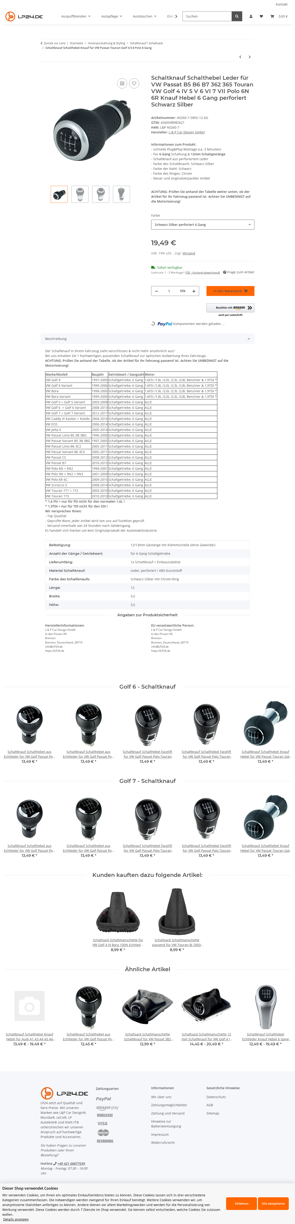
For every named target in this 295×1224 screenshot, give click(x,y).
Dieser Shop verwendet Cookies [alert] (30, 1188)
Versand (189, 253)
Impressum (160, 1134)
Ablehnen (241, 1203)
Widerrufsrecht (163, 1142)
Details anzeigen (16, 1219)
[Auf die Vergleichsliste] (122, 83)
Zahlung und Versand (168, 1113)
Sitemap (212, 1113)
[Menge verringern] (156, 291)
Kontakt (282, 4)
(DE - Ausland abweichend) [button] (203, 272)
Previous (11, 734)
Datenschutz (216, 1097)
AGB (209, 1105)
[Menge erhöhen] (194, 291)
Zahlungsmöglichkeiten (169, 1105)
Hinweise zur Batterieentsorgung (166, 1123)
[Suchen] (237, 16)
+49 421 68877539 (71, 1163)
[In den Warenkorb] (44, 72)
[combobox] (202, 225)
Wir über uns (161, 1097)
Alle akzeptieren (273, 1203)
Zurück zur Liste (54, 43)
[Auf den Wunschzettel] (134, 83)
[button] (251, 16)
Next (284, 734)
